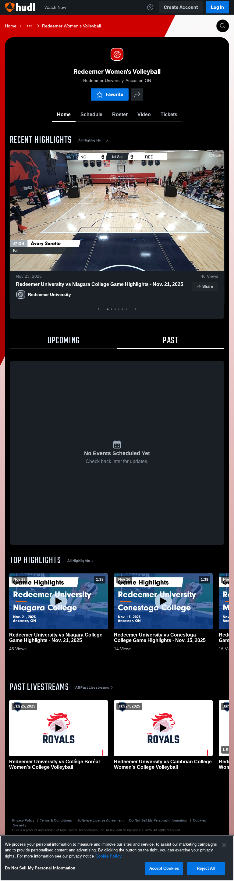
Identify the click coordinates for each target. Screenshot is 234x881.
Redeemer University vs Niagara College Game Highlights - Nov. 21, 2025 (99, 284)
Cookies (199, 820)
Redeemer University (49, 294)
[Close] (224, 845)
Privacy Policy (23, 820)
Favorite (114, 94)
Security (19, 825)
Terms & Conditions (56, 820)
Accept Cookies (164, 868)
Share (207, 286)
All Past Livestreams (92, 687)
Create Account (181, 7)
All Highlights (89, 140)
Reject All (206, 868)
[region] (117, 858)
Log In (217, 7)
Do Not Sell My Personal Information (158, 820)
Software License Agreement (100, 820)
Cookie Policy (108, 856)
